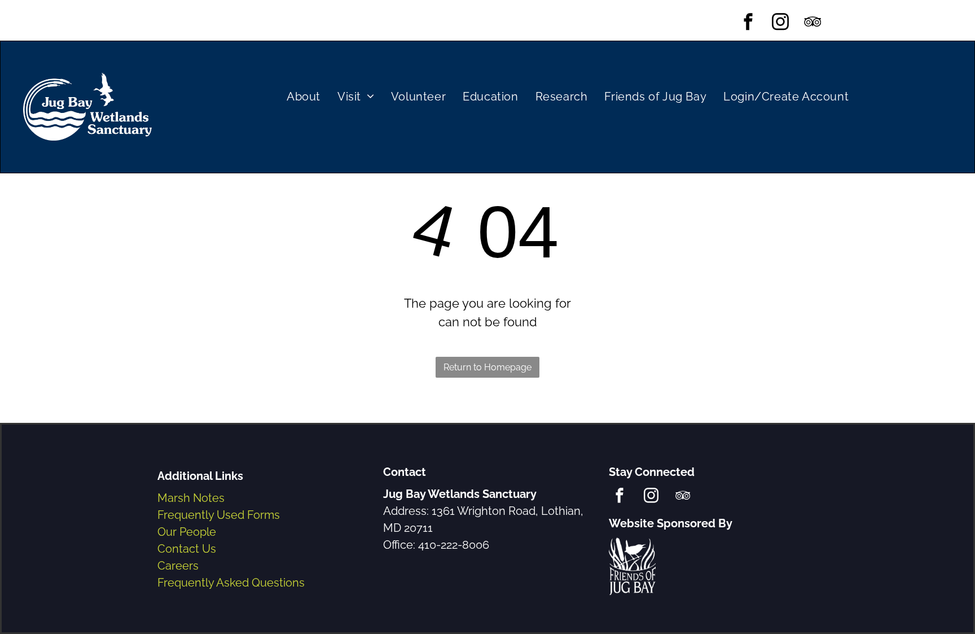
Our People (186, 532)
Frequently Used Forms (218, 515)
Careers (178, 565)
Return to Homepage (487, 367)
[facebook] (748, 23)
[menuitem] (303, 96)
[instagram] (780, 23)
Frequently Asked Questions (231, 582)
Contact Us (186, 549)
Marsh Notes (191, 498)
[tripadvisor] (813, 23)
